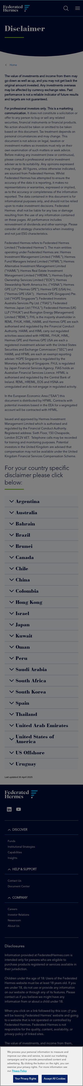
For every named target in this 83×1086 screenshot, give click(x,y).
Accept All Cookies (54, 1079)
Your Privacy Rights (25, 1079)
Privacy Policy (19, 1071)
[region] (41, 1066)
